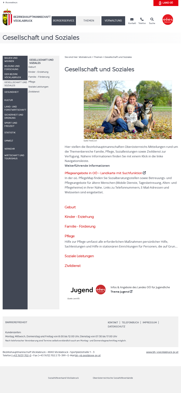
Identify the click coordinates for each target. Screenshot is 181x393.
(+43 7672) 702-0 (21, 355)
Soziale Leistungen (38, 87)
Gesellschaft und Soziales (118, 57)
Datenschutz (116, 326)
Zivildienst (33, 92)
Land (168, 3)
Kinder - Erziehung (38, 72)
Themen (88, 20)
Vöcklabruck (85, 57)
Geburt (32, 67)
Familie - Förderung (38, 77)
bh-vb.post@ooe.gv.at (88, 355)
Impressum (150, 322)
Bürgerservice (63, 20)
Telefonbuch (130, 322)
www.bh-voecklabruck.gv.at (162, 352)
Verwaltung (113, 20)
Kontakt (113, 322)
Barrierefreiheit (16, 322)
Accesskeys (11, 2)
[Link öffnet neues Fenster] (167, 17)
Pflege (31, 82)
